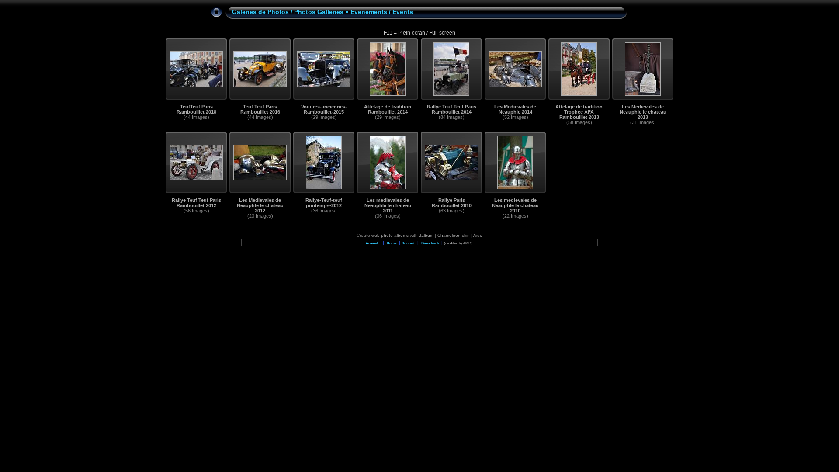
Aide (477, 235)
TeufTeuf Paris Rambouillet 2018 (196, 109)
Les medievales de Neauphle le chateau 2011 (387, 205)
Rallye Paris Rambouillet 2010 (452, 203)
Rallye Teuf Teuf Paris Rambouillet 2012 (196, 203)
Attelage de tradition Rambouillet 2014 (387, 109)
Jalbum (426, 235)
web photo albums (390, 235)
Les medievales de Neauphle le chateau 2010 (515, 205)
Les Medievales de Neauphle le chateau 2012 (260, 205)
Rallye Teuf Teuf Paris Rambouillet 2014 (451, 109)
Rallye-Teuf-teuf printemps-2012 (323, 203)
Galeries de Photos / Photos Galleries (287, 11)
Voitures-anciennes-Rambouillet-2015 (324, 109)
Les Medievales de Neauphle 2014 (515, 109)
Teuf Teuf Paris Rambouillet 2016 (260, 109)
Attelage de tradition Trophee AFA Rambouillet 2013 (579, 112)
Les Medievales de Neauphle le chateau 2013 (643, 112)
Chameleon (449, 235)
